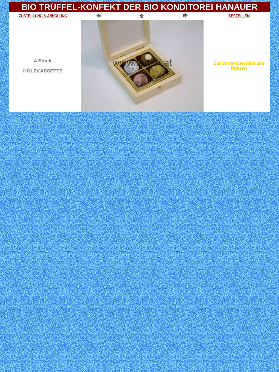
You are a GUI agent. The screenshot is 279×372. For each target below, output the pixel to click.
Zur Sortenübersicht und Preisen (239, 66)
